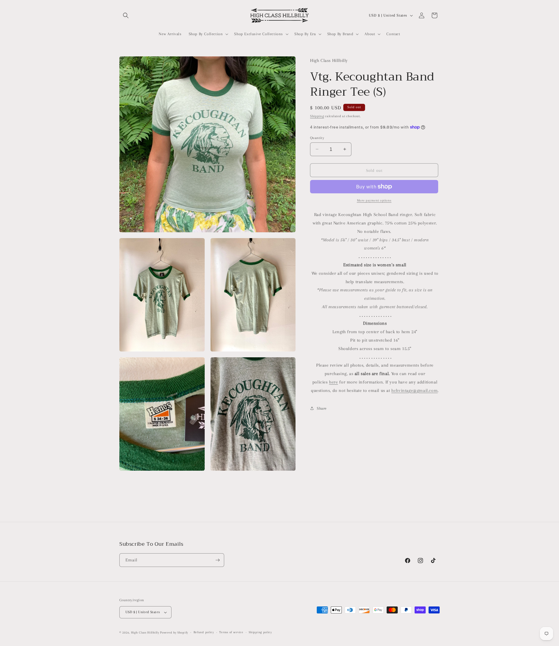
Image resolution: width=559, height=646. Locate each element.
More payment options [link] (374, 200)
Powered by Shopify (174, 632)
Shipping (317, 116)
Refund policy (204, 632)
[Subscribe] (217, 560)
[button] (125, 15)
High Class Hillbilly (145, 632)
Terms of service (231, 632)
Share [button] (322, 408)
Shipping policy (260, 632)
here (333, 381)
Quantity (317, 137)
